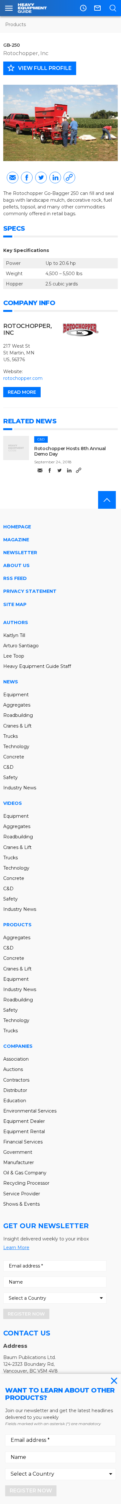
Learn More (16, 1247)
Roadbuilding (18, 715)
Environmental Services (29, 1111)
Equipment (16, 694)
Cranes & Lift (17, 725)
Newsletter (20, 552)
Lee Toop (13, 656)
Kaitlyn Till (14, 635)
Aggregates (16, 705)
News (10, 681)
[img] (16, 448)
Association (16, 1059)
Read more (22, 392)
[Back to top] (107, 500)
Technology (16, 746)
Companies (18, 1046)
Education (14, 1100)
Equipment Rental (24, 1131)
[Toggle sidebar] (9, 8)
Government (17, 1152)
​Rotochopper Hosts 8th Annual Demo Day (70, 451)
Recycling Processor (26, 1183)
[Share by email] (12, 177)
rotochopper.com (23, 378)
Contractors (16, 1080)
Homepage (17, 526)
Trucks (10, 736)
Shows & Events (21, 1204)
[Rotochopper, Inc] (80, 330)
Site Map (14, 604)
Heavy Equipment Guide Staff (37, 666)
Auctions (13, 1069)
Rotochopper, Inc (25, 53)
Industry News (19, 787)
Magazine (16, 539)
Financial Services (23, 1141)
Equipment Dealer (24, 1121)
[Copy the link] (69, 177)
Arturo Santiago (21, 645)
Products (15, 24)
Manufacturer (18, 1162)
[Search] (113, 8)
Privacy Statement (29, 591)
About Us (16, 565)
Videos (12, 803)
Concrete (13, 756)
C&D (41, 439)
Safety (10, 777)
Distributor (15, 1090)
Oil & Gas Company (24, 1172)
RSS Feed (15, 578)
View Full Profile (39, 67)
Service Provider (21, 1193)
